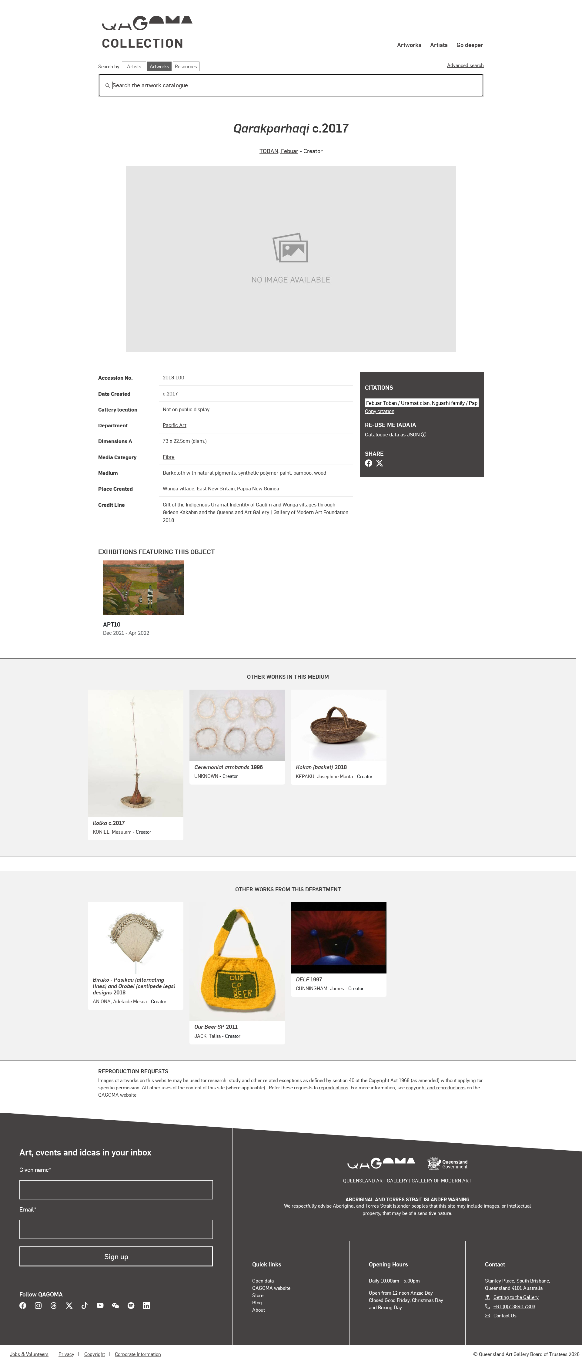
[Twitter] (379, 463)
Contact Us (505, 1315)
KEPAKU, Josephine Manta (324, 776)
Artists (439, 45)
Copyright (94, 1354)
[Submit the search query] (103, 85)
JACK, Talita (207, 1036)
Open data (263, 1280)
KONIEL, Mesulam (112, 832)
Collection (143, 43)
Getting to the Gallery (516, 1297)
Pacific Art (174, 425)
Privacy (66, 1354)
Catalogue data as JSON (392, 434)
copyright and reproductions (436, 1087)
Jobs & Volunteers (29, 1354)
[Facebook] (368, 463)
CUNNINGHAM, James (320, 988)
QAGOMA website (271, 1288)
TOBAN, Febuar (278, 151)
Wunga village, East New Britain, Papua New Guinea (221, 488)
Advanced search (465, 65)
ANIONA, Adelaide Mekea (120, 1001)
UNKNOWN (206, 776)
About (258, 1309)
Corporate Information (138, 1354)
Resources (186, 66)
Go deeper (470, 45)
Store (257, 1295)
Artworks (409, 45)
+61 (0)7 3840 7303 (514, 1306)
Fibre (169, 456)
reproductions (333, 1087)
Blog (257, 1302)
